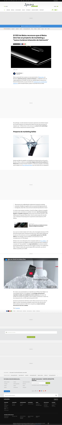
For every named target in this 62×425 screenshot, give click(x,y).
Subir (55, 399)
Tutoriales (5, 383)
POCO (48, 28)
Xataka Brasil (6, 417)
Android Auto (15, 387)
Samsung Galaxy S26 (26, 28)
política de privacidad (45, 385)
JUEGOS (23, 9)
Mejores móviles (40, 375)
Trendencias (46, 403)
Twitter (57, 10)
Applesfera (5, 406)
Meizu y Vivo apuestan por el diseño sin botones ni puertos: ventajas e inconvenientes (38, 225)
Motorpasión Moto (39, 405)
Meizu (34, 310)
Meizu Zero (41, 77)
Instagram (54, 10)
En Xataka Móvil (32, 223)
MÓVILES (12, 9)
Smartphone (30, 310)
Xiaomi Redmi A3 (21, 375)
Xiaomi (43, 28)
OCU (45, 28)
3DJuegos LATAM (14, 416)
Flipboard (52, 10)
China (32, 28)
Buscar (56, 395)
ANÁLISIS (8, 9)
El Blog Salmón (54, 403)
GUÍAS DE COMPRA (35, 9)
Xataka (5, 403)
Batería (39, 28)
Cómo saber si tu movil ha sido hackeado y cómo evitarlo (18, 372)
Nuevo (55, 6)
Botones (38, 310)
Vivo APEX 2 (43, 240)
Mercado (24, 383)
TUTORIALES (28, 9)
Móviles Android (19, 310)
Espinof (21, 405)
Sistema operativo (16, 383)
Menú (6, 6)
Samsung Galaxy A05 (33, 375)
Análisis (14, 381)
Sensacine (21, 403)
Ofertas (35, 28)
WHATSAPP (42, 9)
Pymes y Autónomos (53, 405)
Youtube (55, 10)
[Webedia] (7, 399)
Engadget (18, 308)
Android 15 (26, 375)
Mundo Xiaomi (6, 410)
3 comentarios (17, 44)
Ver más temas (6, 391)
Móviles (25, 310)
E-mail (25, 44)
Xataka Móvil (6, 405)
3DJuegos (13, 403)
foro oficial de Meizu (27, 165)
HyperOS (17, 28)
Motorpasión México (38, 416)
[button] (19, 73)
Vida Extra (13, 405)
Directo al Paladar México (30, 416)
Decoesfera (45, 405)
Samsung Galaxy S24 (52, 375)
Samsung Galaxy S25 (14, 375)
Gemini (21, 28)
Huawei (5, 385)
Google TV (13, 28)
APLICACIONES (18, 9)
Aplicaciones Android (26, 381)
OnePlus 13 (46, 375)
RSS (43, 390)
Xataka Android (31, 5)
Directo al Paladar (30, 403)
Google (14, 385)
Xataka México (6, 416)
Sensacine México (23, 416)
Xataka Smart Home (6, 408)
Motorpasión (38, 403)
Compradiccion (46, 406)
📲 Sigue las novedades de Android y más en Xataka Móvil (30, 26)
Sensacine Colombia (21, 418)
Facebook (20, 44)
